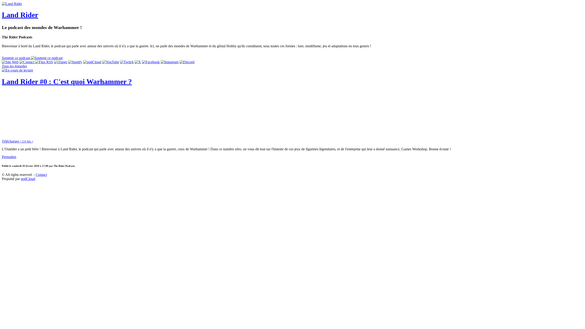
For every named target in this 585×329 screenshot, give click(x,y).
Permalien (9, 157)
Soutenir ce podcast (16, 58)
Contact (41, 175)
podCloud (28, 179)
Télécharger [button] (17, 141)
